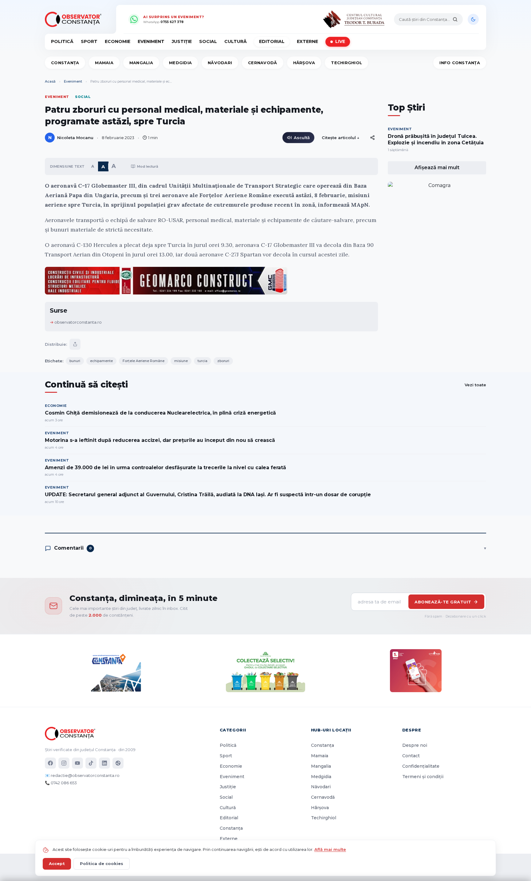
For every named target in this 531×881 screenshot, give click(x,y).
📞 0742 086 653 (61, 782)
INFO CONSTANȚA (459, 62)
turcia (202, 361)
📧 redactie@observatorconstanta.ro (82, 775)
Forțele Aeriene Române (143, 361)
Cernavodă (262, 62)
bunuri (74, 361)
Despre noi (414, 745)
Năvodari (220, 62)
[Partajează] (75, 344)
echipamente (101, 361)
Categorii (233, 729)
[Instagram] (63, 763)
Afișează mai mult (437, 167)
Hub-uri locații (331, 729)
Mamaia (104, 62)
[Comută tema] (473, 19)
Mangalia (141, 62)
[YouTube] (77, 763)
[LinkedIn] (104, 763)
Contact (411, 755)
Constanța (65, 62)
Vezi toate (475, 384)
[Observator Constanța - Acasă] (74, 19)
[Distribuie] (372, 137)
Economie (117, 41)
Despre (411, 729)
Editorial (272, 41)
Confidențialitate (420, 766)
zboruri (223, 361)
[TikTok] (90, 763)
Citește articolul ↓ (341, 137)
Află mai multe (330, 849)
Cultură (235, 41)
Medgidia (180, 62)
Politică (62, 41)
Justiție (182, 41)
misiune (181, 361)
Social (208, 41)
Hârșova (304, 62)
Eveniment (151, 41)
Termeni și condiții (422, 776)
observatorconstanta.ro (78, 322)
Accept (57, 863)
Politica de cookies (101, 863)
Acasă (50, 81)
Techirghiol (346, 62)
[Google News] (118, 763)
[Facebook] (50, 763)
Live (340, 41)
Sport (89, 41)
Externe (307, 41)
